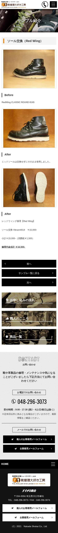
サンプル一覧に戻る (29, 273)
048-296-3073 (32, 401)
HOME (5, 464)
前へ (29, 263)
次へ (29, 282)
